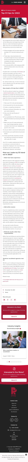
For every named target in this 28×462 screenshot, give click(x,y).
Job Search (14, 407)
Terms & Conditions (14, 451)
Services (14, 405)
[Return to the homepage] (2, 2)
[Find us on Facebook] (16, 420)
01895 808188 (18, 2)
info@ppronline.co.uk (15, 430)
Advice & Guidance (14, 409)
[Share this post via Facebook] (7, 299)
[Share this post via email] (4, 299)
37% (16, 162)
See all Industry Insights (13, 328)
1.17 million (20, 71)
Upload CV (14, 316)
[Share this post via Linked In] (15, 299)
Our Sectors (14, 412)
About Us (14, 403)
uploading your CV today (10, 268)
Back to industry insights (9, 10)
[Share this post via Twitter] (11, 299)
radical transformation (9, 93)
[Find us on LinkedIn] (12, 420)
